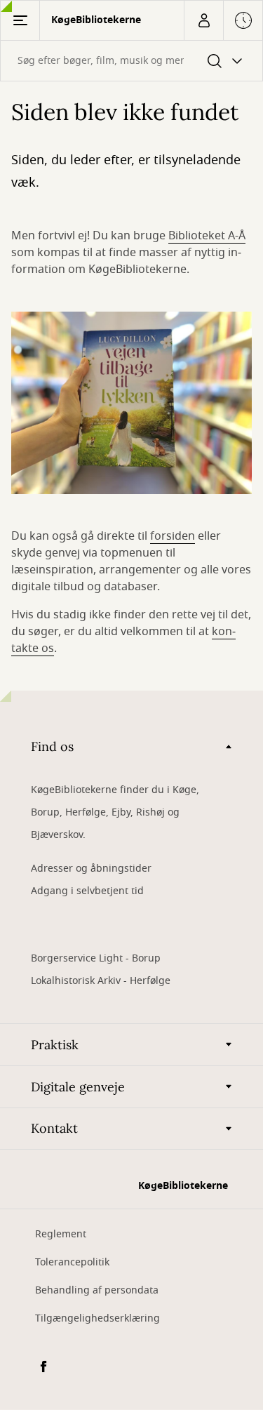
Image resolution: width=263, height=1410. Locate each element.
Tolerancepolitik (72, 1262)
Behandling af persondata (97, 1290)
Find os (52, 746)
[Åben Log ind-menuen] (203, 20)
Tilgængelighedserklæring (97, 1318)
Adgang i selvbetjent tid (87, 891)
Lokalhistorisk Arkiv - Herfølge (100, 980)
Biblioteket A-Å (206, 235)
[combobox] (131, 61)
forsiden (172, 536)
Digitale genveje (78, 1087)
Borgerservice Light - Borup (96, 958)
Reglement (60, 1234)
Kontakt (54, 1128)
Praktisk (55, 1045)
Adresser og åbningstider (91, 868)
